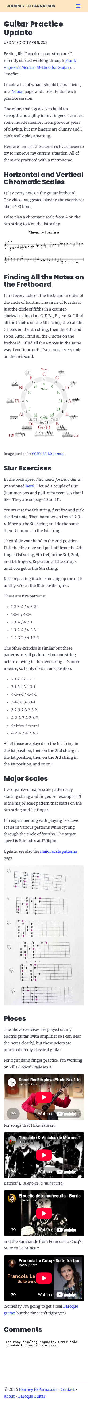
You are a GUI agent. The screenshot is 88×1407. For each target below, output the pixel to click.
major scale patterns (58, 851)
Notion (17, 91)
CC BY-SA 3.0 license (47, 454)
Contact (68, 1389)
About (9, 1396)
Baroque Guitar (31, 1396)
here (29, 486)
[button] (78, 6)
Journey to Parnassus (31, 6)
